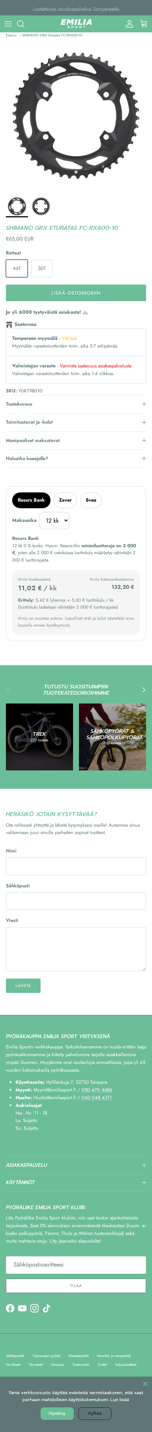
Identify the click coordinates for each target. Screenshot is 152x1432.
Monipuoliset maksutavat (33, 440)
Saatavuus (25, 324)
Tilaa (76, 1286)
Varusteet (35, 1364)
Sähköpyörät (15, 1355)
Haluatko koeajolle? (27, 458)
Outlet (102, 1364)
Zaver (65, 499)
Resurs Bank (31, 499)
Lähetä (23, 985)
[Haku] (24, 24)
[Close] (145, 1383)
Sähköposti (18, 886)
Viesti (12, 920)
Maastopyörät (79, 1355)
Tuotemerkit (80, 1364)
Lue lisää (119, 1399)
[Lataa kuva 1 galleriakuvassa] (76, 116)
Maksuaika (24, 520)
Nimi (11, 851)
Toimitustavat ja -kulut (29, 421)
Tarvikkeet (13, 1364)
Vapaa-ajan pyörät (46, 1355)
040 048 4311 (97, 1097)
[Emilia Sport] (76, 24)
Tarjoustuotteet (125, 1364)
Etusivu (11, 35)
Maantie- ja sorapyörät (114, 1355)
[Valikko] (8, 24)
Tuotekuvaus (19, 403)
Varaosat (57, 1364)
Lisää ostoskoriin (76, 292)
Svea (91, 499)
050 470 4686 (97, 1089)
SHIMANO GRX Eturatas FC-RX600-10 (52, 35)
